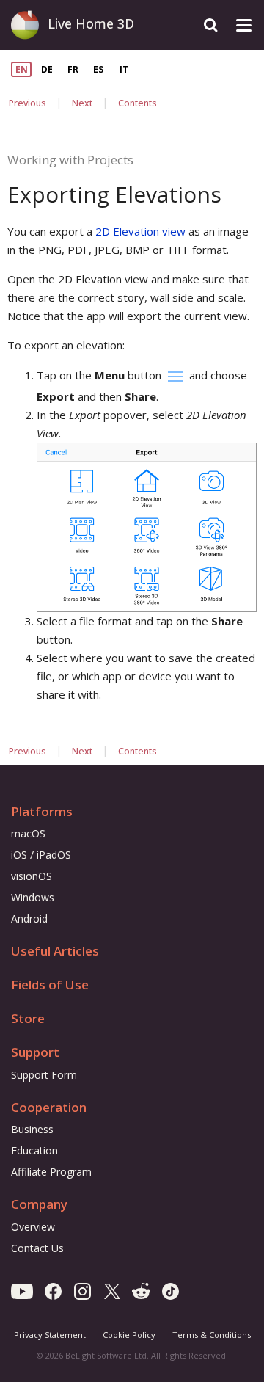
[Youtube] (22, 1290)
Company (39, 1204)
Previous (27, 103)
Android (29, 918)
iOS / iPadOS (41, 855)
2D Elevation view (140, 231)
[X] (112, 1290)
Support (35, 1052)
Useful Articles (55, 950)
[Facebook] (53, 1290)
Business (32, 1129)
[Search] (211, 25)
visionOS (31, 876)
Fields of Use (50, 984)
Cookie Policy (129, 1334)
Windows (32, 897)
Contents (137, 103)
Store (28, 1018)
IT (124, 69)
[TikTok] (170, 1290)
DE (47, 69)
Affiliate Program (51, 1172)
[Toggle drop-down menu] (244, 25)
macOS (28, 833)
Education (34, 1150)
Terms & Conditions (211, 1334)
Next (82, 103)
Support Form (44, 1075)
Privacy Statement (50, 1334)
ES (98, 69)
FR (72, 69)
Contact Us (37, 1248)
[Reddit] (141, 1290)
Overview (33, 1227)
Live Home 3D (91, 23)
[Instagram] (82, 1290)
